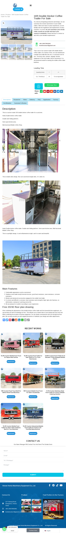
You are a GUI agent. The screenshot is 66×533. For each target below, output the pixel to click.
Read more (11, 361)
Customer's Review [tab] (20, 103)
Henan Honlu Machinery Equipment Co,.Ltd (18, 486)
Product (8, 14)
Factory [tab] (55, 99)
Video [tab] (25, 99)
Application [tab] (46, 99)
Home (2, 14)
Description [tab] (7, 99)
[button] (30, 5)
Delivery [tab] (32, 99)
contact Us (6, 495)
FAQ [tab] (39, 99)
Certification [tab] (7, 103)
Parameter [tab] (17, 99)
